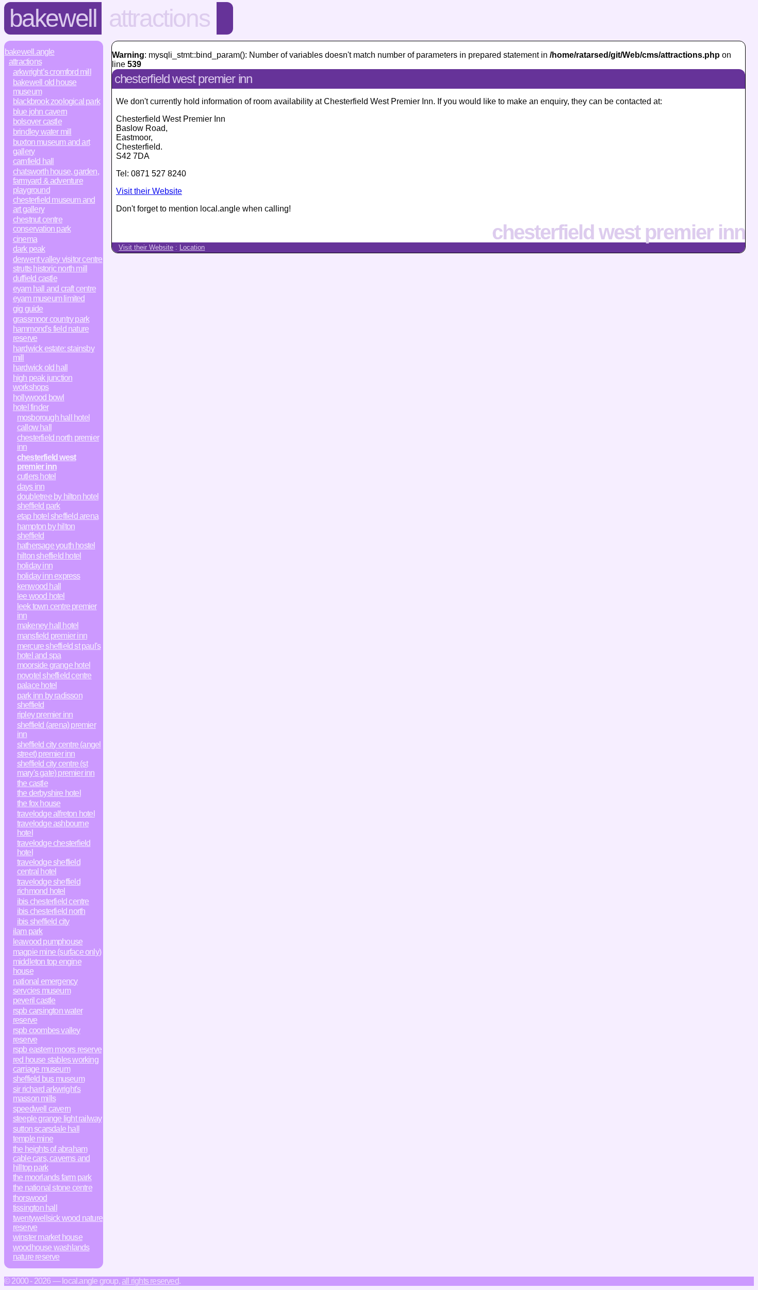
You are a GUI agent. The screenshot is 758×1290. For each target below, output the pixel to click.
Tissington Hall (35, 1207)
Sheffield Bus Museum (49, 1078)
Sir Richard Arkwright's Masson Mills (47, 1094)
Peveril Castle (34, 1000)
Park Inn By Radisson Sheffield (50, 700)
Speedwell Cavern (42, 1108)
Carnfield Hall (33, 161)
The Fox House (39, 803)
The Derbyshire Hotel (49, 793)
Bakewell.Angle (30, 51)
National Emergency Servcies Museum (45, 986)
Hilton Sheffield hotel (49, 555)
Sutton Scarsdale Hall (46, 1128)
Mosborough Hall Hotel (53, 417)
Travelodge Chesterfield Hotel (54, 848)
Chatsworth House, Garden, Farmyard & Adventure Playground (56, 180)
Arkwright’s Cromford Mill (52, 72)
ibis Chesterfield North (51, 911)
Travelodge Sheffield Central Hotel (48, 867)
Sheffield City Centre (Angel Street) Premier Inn (59, 749)
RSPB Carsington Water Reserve (48, 1015)
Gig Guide (28, 308)
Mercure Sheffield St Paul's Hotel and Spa (59, 651)
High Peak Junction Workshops (43, 382)
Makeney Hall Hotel (48, 625)
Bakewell (53, 18)
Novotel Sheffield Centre (54, 675)
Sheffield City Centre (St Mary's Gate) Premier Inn (56, 768)
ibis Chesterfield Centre (53, 901)
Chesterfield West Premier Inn (46, 462)
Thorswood (30, 1198)
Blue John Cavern (40, 111)
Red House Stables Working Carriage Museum (55, 1064)
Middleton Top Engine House (47, 966)
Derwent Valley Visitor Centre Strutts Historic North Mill (58, 264)
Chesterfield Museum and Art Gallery (54, 204)
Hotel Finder (30, 407)
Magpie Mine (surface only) (57, 952)
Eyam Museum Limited (49, 298)
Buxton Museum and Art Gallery (51, 147)
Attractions (159, 18)
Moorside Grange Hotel (53, 665)
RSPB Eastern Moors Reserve (57, 1049)
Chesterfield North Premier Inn (58, 442)
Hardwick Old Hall (40, 367)
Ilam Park (28, 931)
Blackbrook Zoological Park (56, 101)
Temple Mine (33, 1138)
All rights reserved (150, 1281)
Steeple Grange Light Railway (57, 1118)
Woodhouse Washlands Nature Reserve (51, 1252)
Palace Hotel (37, 685)
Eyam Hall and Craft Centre (54, 288)
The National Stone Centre (52, 1187)
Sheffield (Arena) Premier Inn (56, 730)
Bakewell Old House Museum (45, 87)
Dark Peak (29, 248)
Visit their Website (149, 191)
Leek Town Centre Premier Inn (57, 611)
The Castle (32, 783)
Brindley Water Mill (42, 131)
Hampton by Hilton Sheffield (46, 531)
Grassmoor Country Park (51, 319)
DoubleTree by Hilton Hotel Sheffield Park (57, 501)
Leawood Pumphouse (48, 941)
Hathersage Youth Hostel (56, 545)
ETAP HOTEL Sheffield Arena (57, 516)
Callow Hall (34, 427)
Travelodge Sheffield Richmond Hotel (48, 886)
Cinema (25, 239)
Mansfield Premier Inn (52, 635)
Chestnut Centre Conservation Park (42, 224)
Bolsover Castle (37, 121)
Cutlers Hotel (36, 476)
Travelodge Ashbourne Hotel (53, 828)
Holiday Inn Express (48, 575)
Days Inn (31, 486)
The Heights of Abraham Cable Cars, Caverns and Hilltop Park (51, 1158)
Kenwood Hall (39, 586)
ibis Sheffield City (43, 921)
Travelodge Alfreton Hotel (56, 813)
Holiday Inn (35, 565)
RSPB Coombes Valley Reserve (46, 1035)
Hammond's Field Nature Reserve (51, 333)
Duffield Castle (35, 278)
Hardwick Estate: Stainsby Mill (53, 353)
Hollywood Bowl (38, 397)
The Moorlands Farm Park (52, 1177)
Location (192, 247)
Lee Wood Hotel (41, 596)
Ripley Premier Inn (45, 714)
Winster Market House (48, 1237)
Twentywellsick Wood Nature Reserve (58, 1223)
